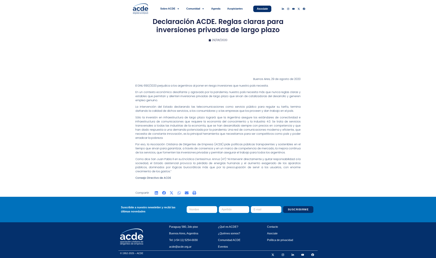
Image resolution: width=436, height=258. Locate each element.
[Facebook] (304, 8)
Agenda (215, 8)
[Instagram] (288, 8)
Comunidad (193, 8)
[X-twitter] (298, 8)
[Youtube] (293, 8)
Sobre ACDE (167, 8)
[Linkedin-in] (283, 8)
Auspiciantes (235, 8)
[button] (156, 193)
